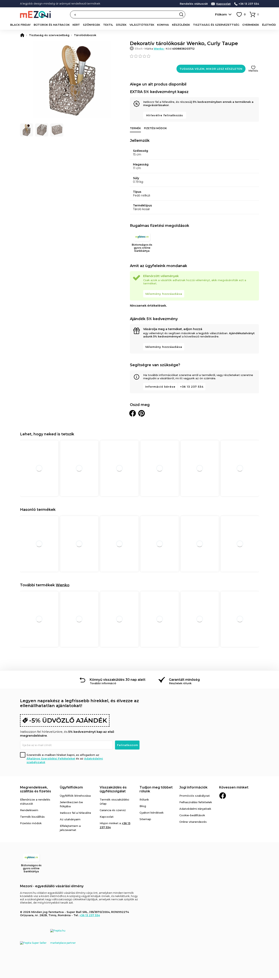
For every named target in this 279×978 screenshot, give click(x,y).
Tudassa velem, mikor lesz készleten (211, 68)
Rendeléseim (29, 810)
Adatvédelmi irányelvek (195, 808)
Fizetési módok (155, 128)
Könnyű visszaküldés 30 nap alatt (117, 680)
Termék (135, 128)
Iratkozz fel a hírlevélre (75, 812)
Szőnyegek (91, 24)
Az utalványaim (70, 819)
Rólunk (144, 799)
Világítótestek (141, 24)
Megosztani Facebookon (132, 413)
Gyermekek (250, 24)
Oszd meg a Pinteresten (141, 413)
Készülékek (181, 24)
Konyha (163, 24)
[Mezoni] (22, 35)
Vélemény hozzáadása (163, 293)
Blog (143, 806)
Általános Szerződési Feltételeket (51, 758)
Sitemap (145, 819)
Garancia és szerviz (113, 810)
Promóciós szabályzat (194, 795)
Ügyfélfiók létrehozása (75, 795)
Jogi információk (193, 787)
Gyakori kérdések (152, 812)
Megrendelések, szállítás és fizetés (35, 789)
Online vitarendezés (193, 821)
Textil (108, 24)
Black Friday (20, 24)
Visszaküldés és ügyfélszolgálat (113, 789)
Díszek (121, 24)
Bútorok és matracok (52, 24)
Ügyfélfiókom (71, 787)
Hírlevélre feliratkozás (164, 115)
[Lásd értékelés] (194, 56)
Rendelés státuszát (194, 3)
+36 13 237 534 (249, 3)
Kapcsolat (223, 3)
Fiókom (221, 14)
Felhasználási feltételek (195, 802)
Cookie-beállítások (192, 815)
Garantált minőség (184, 680)
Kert (76, 24)
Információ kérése (160, 386)
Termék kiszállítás (32, 816)
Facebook (222, 795)
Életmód (269, 24)
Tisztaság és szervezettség (216, 24)
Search (181, 14)
